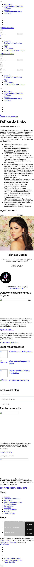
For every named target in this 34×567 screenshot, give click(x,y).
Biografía (7, 41)
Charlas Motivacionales (13, 43)
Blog (5, 47)
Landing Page (9, 513)
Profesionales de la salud (13, 6)
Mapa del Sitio (9, 562)
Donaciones (8, 48)
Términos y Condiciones (13, 560)
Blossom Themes (9, 542)
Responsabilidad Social (13, 12)
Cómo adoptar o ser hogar (14, 50)
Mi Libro (7, 497)
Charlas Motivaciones (12, 499)
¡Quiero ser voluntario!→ (9, 342)
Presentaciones (10, 504)
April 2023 (5, 394)
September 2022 (8, 399)
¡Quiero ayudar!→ (7, 330)
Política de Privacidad (12, 558)
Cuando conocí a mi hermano (20, 351)
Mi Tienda (7, 8)
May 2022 (5, 404)
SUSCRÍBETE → (6, 452)
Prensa (6, 10)
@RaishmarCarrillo (17, 288)
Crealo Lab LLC (6, 540)
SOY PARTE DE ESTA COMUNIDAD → (15, 488)
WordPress (4, 544)
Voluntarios (8, 4)
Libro (6, 45)
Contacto (7, 13)
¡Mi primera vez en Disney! (19, 380)
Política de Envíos (10, 510)
